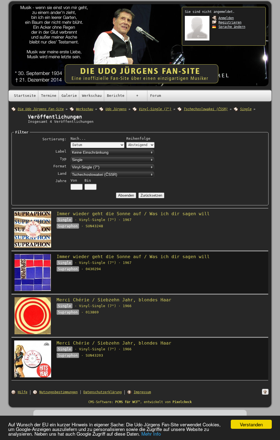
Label (61, 151)
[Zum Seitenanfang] (265, 391)
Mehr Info (151, 433)
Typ (63, 159)
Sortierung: (54, 139)
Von (74, 180)
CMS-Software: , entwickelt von (140, 402)
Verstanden (251, 424)
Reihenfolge (138, 138)
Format (59, 166)
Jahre (61, 181)
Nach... (78, 138)
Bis (87, 180)
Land (62, 173)
